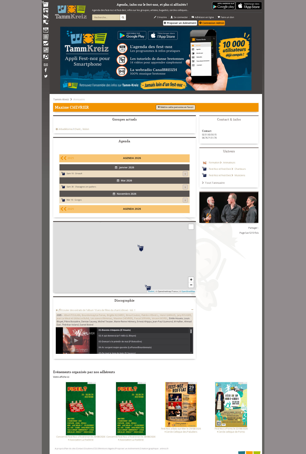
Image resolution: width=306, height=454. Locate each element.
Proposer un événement (127, 448)
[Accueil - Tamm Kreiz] (71, 10)
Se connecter (181, 17)
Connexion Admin (213, 23)
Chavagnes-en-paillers (85, 186)
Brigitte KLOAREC (115, 315)
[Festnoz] (45, 4)
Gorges (78, 199)
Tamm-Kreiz (61, 99)
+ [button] (191, 279)
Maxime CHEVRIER (123, 318)
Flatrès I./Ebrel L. (149, 315)
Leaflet (151, 291)
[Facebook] (45, 71)
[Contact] (45, 66)
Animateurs (229, 162)
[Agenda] (45, 30)
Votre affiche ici (61, 376)
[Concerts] (45, 10)
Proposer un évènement (181, 23)
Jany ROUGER (184, 315)
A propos (59, 448)
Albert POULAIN (72, 315)
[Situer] (185, 173)
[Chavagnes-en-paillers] (148, 288)
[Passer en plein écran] (191, 226)
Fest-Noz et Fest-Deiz (220, 168)
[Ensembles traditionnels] (45, 20)
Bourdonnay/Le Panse (93, 315)
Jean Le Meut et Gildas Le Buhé (73, 318)
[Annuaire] (45, 37)
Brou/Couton (133, 315)
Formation (214, 162)
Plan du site (69, 448)
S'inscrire (162, 17)
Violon (86, 129)
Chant (77, 129)
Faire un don (227, 17)
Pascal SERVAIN (142, 318)
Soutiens (88, 448)
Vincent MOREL (160, 318)
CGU (96, 448)
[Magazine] (45, 50)
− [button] (191, 285)
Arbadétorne (65, 129)
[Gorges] (141, 248)
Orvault (78, 173)
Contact (80, 448)
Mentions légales (106, 448)
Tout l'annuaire (215, 182)
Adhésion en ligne (204, 17)
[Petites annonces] (45, 58)
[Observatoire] (45, 44)
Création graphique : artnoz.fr (154, 448)
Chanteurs (240, 168)
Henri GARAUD (167, 315)
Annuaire (79, 99)
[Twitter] (45, 78)
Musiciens (239, 175)
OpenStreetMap (188, 291)
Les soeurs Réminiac (101, 318)
